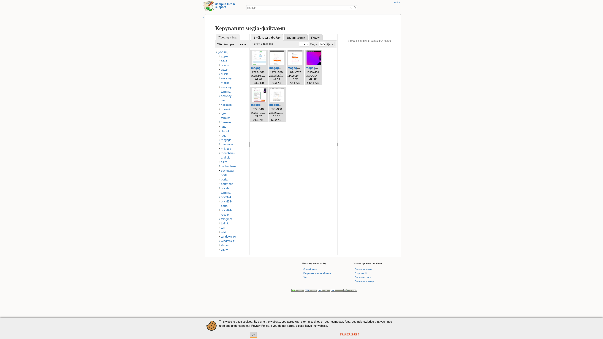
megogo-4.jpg (260, 104)
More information (349, 334)
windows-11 (228, 241)
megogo (226, 140)
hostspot (226, 104)
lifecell (225, 131)
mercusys (227, 144)
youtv (224, 250)
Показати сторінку (363, 269)
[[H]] (209, 7)
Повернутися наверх (365, 281)
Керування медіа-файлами (317, 273)
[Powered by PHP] (311, 290)
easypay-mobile (227, 80)
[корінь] (223, 52)
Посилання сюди (363, 277)
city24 (224, 69)
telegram (226, 219)
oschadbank (228, 166)
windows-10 (228, 236)
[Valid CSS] (337, 290)
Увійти (397, 2)
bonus (225, 65)
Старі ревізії (361, 273)
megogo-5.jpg (278, 104)
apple (224, 56)
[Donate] (297, 290)
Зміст (306, 277)
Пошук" (355, 7)
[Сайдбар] (203, 17)
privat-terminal (226, 190)
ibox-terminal (226, 115)
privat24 (226, 197)
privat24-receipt (226, 212)
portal (224, 179)
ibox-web (226, 122)
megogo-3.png (316, 68)
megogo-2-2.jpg (280, 68)
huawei (225, 109)
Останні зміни (310, 269)
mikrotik (226, 148)
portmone (227, 184)
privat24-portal (226, 203)
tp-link (225, 223)
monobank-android (228, 155)
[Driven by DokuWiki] (350, 290)
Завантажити (295, 37)
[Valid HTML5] (324, 290)
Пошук (315, 37)
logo (223, 135)
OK (253, 334)
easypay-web (227, 98)
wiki (223, 232)
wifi (223, 228)
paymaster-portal (228, 172)
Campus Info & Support (225, 5)
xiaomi (225, 245)
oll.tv (224, 162)
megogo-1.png (261, 68)
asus (224, 61)
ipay (223, 126)
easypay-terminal (227, 89)
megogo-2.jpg (297, 68)
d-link (224, 74)
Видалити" (351, 7)
